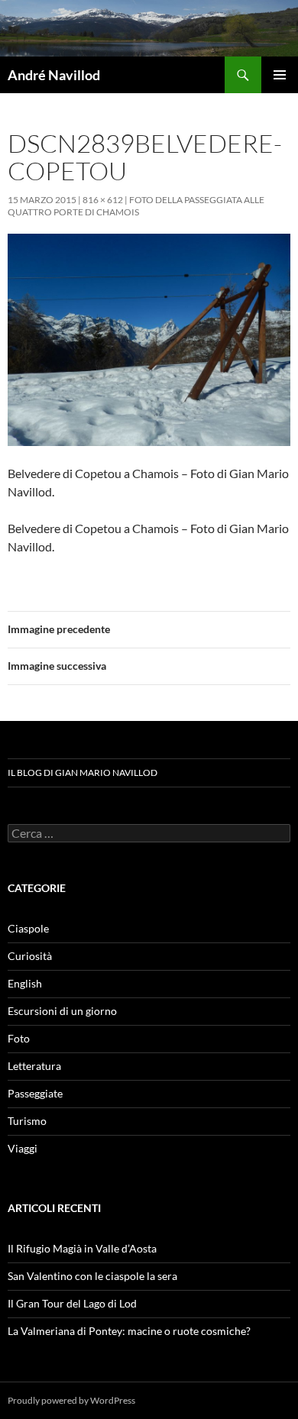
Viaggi (22, 1148)
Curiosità (30, 955)
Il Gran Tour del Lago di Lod (72, 1303)
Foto (19, 1038)
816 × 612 (103, 199)
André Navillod (54, 74)
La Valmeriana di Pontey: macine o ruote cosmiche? (129, 1330)
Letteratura (34, 1065)
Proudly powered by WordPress (71, 1400)
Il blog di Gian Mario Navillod (82, 772)
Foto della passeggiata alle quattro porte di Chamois (136, 206)
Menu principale (279, 75)
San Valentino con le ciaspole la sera (92, 1275)
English (25, 983)
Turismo (27, 1120)
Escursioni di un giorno (62, 1010)
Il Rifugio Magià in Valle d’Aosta (82, 1248)
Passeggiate (35, 1093)
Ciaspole (28, 928)
